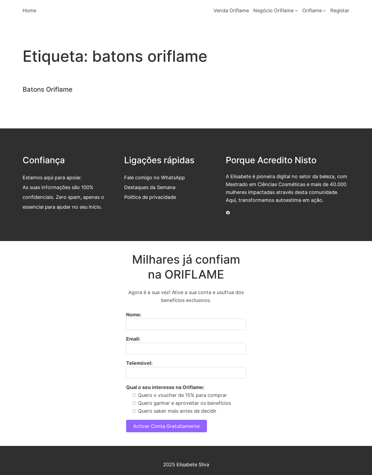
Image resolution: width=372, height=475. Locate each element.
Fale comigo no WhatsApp (154, 177)
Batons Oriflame (47, 89)
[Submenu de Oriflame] (324, 10)
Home (29, 10)
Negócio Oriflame (273, 10)
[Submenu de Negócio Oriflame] (296, 10)
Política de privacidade (150, 197)
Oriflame (312, 10)
